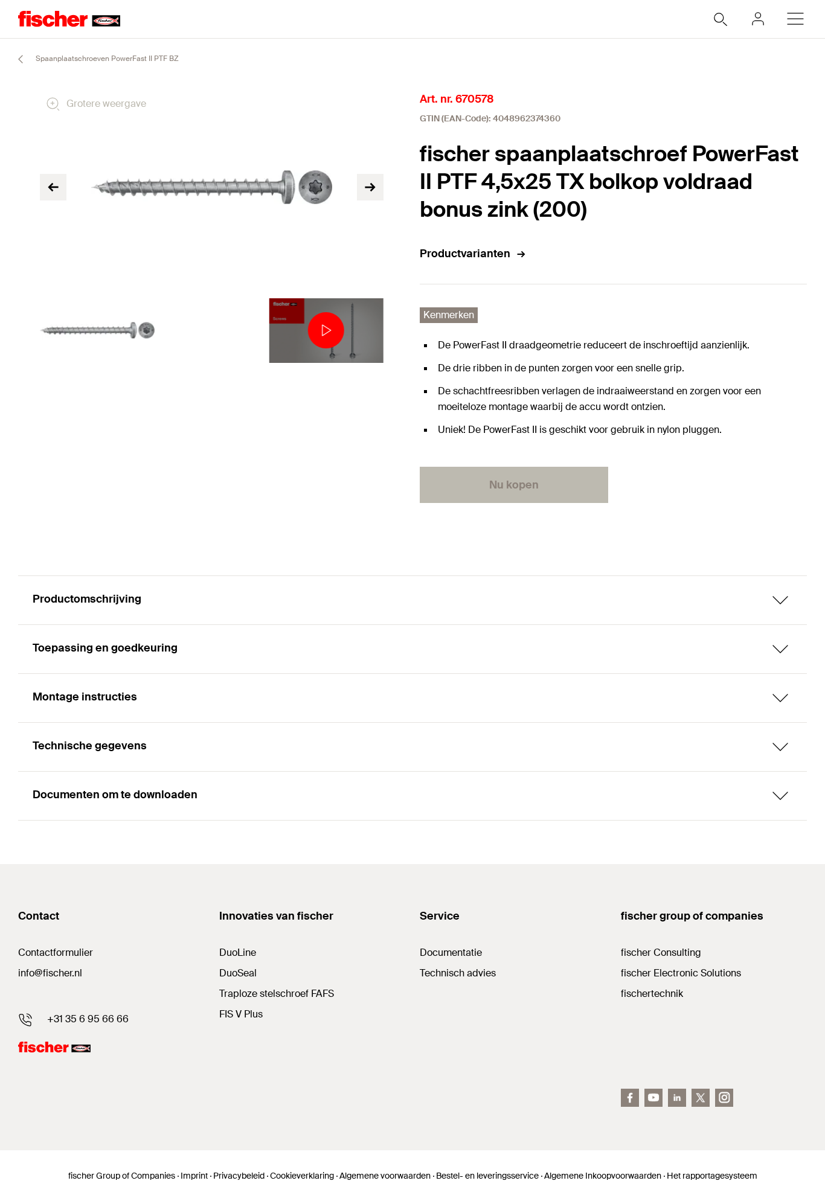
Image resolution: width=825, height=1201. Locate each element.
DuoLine (237, 952)
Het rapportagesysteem (712, 1175)
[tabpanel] (97, 330)
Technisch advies (458, 973)
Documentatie (451, 952)
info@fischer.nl (50, 973)
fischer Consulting (661, 952)
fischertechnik (652, 993)
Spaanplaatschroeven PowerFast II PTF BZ (106, 58)
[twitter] (701, 1098)
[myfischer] (758, 19)
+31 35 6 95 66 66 (88, 1019)
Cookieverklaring (302, 1175)
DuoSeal (238, 973)
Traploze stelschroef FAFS (276, 993)
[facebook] (630, 1098)
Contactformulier (55, 952)
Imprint (194, 1175)
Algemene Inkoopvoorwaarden (602, 1175)
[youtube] (653, 1098)
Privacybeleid (239, 1175)
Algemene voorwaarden (385, 1175)
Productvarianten (465, 253)
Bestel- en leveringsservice (487, 1175)
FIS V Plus (241, 1014)
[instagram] (724, 1098)
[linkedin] (677, 1098)
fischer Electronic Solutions (681, 973)
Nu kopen (514, 485)
